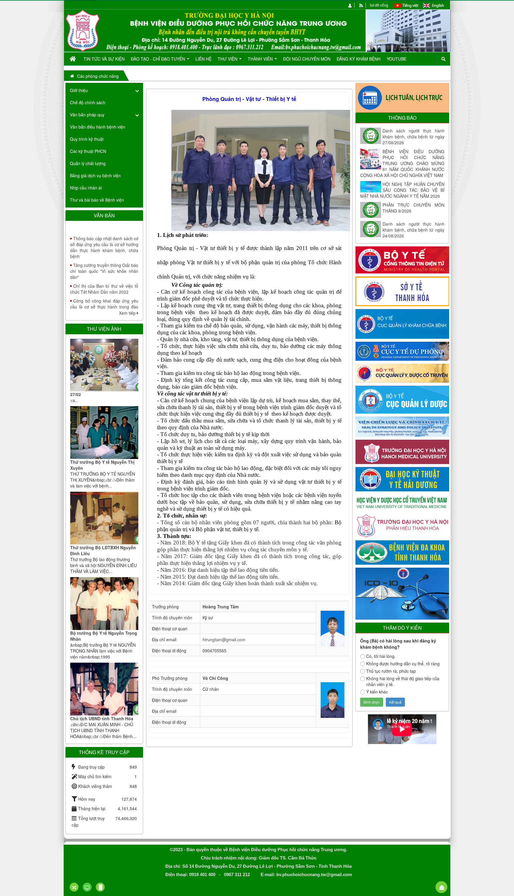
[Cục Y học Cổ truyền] (402, 373)
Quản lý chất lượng (88, 163)
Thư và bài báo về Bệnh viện (97, 200)
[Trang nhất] (73, 58)
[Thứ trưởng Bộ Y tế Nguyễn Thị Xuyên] (104, 432)
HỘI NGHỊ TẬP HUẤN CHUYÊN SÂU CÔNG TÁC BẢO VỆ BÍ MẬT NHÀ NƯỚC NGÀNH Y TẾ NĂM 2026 (402, 190)
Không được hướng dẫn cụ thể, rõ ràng (403, 664)
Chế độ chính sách (87, 102)
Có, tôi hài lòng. (381, 656)
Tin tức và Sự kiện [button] (104, 59)
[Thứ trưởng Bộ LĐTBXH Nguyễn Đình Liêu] (104, 518)
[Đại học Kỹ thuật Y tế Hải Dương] (402, 479)
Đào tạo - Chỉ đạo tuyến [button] (158, 59)
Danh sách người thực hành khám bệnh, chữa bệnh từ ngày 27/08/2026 (413, 136)
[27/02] (104, 365)
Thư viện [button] (228, 59)
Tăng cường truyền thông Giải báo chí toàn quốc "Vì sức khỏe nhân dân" (104, 253)
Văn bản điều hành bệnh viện (97, 127)
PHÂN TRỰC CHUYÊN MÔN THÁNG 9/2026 (413, 208)
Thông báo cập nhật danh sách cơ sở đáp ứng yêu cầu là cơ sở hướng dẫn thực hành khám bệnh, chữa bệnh (104, 230)
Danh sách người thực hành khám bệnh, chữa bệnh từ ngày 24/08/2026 (413, 230)
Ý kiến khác (377, 692)
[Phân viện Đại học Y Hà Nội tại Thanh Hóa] (402, 525)
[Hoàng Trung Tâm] (332, 628)
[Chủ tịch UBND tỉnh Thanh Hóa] (104, 689)
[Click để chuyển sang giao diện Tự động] (74, 887)
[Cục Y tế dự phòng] (402, 351)
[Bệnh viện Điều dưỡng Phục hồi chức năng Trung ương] (82, 30)
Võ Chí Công (215, 678)
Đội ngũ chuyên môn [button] (306, 59)
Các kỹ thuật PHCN (88, 151)
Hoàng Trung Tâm (221, 607)
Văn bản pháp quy (87, 115)
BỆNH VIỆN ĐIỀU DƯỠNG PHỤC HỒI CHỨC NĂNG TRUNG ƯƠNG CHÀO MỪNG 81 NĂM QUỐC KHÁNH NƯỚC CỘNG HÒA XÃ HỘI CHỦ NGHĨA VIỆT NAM (402, 163)
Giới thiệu (79, 90)
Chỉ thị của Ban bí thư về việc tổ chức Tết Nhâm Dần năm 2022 (104, 271)
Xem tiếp (128, 313)
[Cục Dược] (402, 399)
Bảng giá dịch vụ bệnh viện (95, 175)
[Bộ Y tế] (402, 259)
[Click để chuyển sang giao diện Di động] (100, 887)
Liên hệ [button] (203, 59)
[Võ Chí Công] (332, 699)
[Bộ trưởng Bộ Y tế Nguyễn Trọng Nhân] (104, 603)
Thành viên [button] (261, 59)
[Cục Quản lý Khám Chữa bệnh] (402, 323)
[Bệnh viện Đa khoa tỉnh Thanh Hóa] (402, 552)
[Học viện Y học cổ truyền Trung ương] (402, 501)
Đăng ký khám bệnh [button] (358, 59)
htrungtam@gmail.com (224, 639)
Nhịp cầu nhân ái (86, 188)
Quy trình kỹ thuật (87, 139)
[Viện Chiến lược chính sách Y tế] (402, 426)
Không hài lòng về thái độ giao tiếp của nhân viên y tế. (402, 681)
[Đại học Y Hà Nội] (402, 451)
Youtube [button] (396, 59)
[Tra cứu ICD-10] (402, 593)
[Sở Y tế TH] (402, 291)
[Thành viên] (350, 4)
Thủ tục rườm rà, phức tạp (391, 671)
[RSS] (361, 4)
